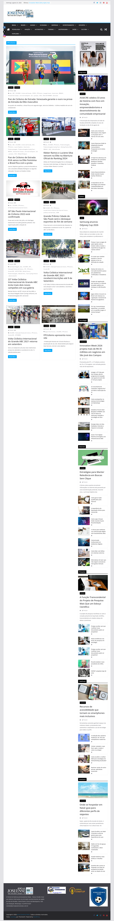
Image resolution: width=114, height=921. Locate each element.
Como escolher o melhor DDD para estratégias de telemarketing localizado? (98, 758)
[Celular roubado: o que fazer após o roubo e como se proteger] (84, 749)
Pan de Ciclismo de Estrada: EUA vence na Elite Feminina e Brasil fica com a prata (22, 160)
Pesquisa (82, 593)
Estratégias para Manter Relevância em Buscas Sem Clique (92, 475)
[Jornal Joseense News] (8, 29)
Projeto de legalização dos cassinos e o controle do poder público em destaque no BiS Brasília (98, 284)
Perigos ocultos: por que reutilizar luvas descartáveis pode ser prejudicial (98, 629)
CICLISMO (18, 93)
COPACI (34, 93)
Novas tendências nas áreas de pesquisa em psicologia (97, 640)
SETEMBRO (18, 335)
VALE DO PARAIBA (47, 95)
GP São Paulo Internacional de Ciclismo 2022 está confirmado (22, 214)
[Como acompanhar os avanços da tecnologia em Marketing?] (84, 402)
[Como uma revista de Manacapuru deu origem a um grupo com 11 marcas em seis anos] (84, 134)
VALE (40, 95)
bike (10, 93)
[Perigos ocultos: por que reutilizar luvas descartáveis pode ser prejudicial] (84, 630)
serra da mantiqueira (25, 95)
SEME (57, 212)
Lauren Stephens (18, 147)
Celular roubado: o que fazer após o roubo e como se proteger (98, 748)
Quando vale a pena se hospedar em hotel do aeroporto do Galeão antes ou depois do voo (98, 868)
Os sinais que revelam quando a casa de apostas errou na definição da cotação (97, 259)
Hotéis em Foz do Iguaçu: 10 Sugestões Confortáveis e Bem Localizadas (98, 846)
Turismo (51, 29)
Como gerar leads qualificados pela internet (96, 499)
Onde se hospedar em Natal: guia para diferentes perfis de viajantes (91, 809)
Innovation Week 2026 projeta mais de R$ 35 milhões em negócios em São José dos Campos (92, 350)
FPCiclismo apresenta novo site (57, 336)
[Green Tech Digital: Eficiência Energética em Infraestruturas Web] (84, 437)
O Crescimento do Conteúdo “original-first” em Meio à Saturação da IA (98, 389)
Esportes (82, 25)
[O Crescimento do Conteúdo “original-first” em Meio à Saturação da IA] (84, 390)
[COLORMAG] (20, 888)
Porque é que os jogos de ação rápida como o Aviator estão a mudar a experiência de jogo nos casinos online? (98, 245)
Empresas (55, 25)
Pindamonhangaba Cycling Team (26, 149)
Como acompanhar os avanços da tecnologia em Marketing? (97, 401)
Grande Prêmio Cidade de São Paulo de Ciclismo (56, 210)
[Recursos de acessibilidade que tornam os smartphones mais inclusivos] (93, 692)
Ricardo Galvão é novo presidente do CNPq (97, 663)
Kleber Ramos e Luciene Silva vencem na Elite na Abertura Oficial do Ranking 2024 (58, 155)
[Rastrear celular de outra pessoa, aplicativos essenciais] (84, 770)
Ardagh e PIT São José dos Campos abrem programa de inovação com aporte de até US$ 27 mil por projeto (98, 376)
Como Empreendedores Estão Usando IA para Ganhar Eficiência (98, 174)
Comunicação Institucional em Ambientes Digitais (96, 542)
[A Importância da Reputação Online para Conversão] (84, 511)
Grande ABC (11, 271)
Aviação (27, 29)
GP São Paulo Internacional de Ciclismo (17, 208)
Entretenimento (68, 25)
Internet (82, 468)
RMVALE (61, 93)
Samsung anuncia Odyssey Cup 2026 (89, 223)
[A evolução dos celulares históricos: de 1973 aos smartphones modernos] (84, 738)
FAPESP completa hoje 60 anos (98, 672)
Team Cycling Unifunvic (32, 273)
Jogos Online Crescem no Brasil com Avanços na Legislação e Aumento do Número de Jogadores (98, 296)
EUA (33, 145)
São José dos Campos (13, 95)
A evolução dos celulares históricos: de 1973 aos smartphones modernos (98, 737)
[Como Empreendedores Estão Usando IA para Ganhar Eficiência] (84, 175)
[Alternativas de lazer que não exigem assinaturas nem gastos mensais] (84, 562)
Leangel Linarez (47, 93)
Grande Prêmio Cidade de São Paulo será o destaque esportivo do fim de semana (58, 219)
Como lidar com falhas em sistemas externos (97, 552)
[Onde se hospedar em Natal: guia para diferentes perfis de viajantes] (93, 790)
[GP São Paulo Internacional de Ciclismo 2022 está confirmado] (23, 189)
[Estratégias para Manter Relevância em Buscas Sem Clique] (93, 457)
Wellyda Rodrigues (22, 154)
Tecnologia (16, 29)
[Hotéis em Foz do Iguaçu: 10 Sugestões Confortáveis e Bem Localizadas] (84, 847)
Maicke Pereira (26, 271)
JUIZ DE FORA (18, 271)
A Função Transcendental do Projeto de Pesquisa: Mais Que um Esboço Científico (93, 602)
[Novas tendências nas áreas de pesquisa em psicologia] (84, 641)
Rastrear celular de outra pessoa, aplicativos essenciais (98, 769)
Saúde (74, 29)
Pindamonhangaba (12, 149)
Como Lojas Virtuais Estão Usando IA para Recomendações (97, 521)
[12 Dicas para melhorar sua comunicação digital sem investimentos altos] (84, 532)
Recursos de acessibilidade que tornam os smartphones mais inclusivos (92, 711)
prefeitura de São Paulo (49, 212)
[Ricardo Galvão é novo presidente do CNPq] (84, 664)
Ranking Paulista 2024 (66, 147)
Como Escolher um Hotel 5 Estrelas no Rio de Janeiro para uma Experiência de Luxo (98, 834)
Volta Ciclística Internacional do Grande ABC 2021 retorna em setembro (22, 341)
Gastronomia (63, 29)
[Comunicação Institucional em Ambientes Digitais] (84, 543)
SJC (32, 95)
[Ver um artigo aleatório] (105, 29)
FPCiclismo (39, 93)
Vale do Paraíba (56, 149)
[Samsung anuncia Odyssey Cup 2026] (93, 207)
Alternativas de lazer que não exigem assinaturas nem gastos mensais (98, 562)
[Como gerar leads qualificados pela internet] (84, 500)
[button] (17, 25)
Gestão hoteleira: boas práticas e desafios (97, 857)
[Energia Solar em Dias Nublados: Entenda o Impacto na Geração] (84, 427)
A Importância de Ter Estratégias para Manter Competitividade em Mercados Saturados (98, 185)
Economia (43, 25)
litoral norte (55, 93)
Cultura (84, 29)
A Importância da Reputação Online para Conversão (98, 510)
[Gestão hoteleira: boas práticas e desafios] (84, 858)
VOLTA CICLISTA (13, 276)
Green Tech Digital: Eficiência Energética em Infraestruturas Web (98, 436)
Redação (11, 90)
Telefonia (82, 702)
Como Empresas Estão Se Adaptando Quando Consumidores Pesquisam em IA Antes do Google (98, 147)
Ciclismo (11, 87)
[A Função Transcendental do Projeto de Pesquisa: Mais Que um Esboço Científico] (93, 583)
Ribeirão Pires (21, 273)
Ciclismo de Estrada (26, 93)
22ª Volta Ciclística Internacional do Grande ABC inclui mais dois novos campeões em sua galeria (23, 283)
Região (23, 25)
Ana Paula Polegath (14, 267)
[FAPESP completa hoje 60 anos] (84, 673)
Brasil (14, 25)
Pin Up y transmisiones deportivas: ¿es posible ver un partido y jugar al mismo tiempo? (98, 309)
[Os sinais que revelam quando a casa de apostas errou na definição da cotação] (84, 260)
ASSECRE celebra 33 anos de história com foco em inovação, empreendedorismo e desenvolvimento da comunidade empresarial (92, 105)
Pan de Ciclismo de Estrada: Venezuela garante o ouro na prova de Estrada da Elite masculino (40, 100)
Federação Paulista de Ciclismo (15, 269)
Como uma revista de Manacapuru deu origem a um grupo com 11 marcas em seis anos (98, 133)
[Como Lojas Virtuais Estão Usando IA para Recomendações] (84, 522)
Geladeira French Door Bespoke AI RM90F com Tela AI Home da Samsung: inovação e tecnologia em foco (98, 413)
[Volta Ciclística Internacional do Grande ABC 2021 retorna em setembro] (23, 314)
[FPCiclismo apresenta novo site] (59, 314)
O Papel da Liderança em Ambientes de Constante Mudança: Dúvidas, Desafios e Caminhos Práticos (98, 161)
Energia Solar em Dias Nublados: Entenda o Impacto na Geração (97, 426)
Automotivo (39, 29)
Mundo (32, 25)
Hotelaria (15, 34)
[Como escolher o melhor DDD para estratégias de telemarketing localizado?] (84, 759)
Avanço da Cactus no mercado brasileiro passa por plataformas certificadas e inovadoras (98, 271)
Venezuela (55, 95)
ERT (30, 267)
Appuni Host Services (50, 331)
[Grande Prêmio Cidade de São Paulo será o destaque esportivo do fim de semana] (59, 190)
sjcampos (36, 95)
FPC (52, 208)
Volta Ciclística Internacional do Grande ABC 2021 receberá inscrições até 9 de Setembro (58, 276)
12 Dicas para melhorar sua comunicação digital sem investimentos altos (98, 531)
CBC (13, 93)
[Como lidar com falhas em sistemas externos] (84, 553)
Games (81, 218)
